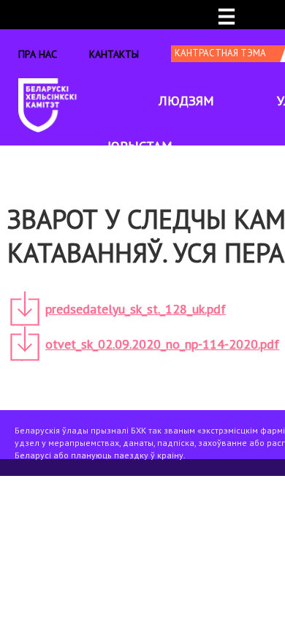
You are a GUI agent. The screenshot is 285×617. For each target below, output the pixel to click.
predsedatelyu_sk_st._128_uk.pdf (135, 308)
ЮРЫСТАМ (139, 145)
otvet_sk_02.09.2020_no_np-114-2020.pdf (162, 344)
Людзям (186, 100)
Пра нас (37, 54)
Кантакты (114, 54)
